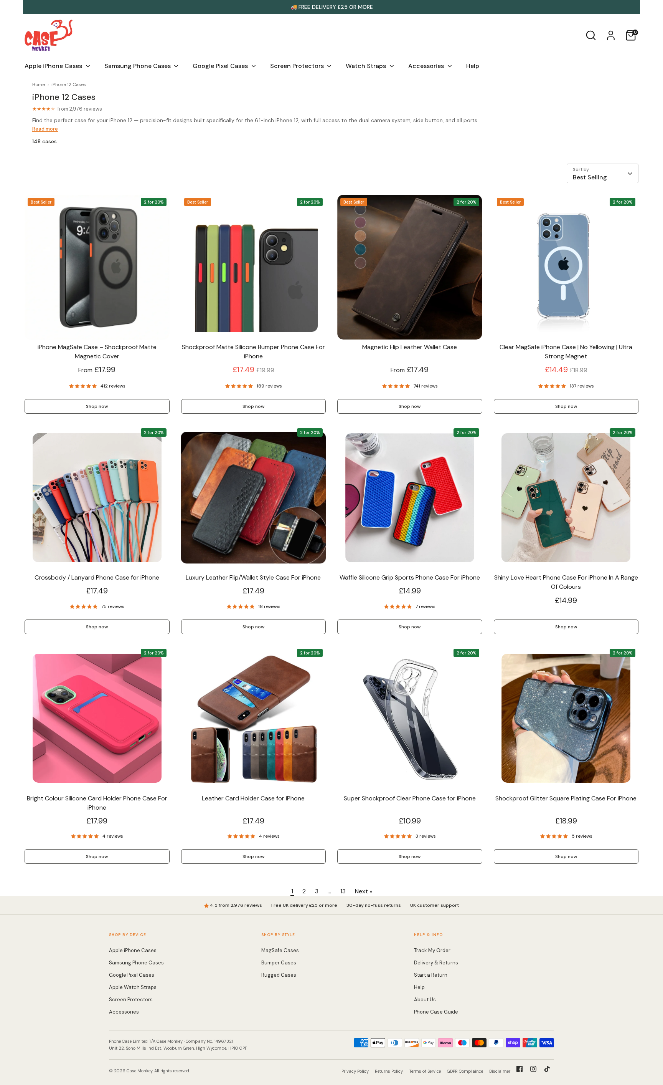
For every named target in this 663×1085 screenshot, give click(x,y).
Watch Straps (367, 66)
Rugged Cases (278, 975)
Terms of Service (425, 1071)
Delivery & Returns (436, 962)
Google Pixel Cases (221, 66)
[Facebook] (519, 1069)
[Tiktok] (547, 1069)
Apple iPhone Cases (54, 66)
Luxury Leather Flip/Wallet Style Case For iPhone (253, 577)
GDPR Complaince (465, 1071)
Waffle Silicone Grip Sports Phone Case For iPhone (410, 577)
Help (472, 66)
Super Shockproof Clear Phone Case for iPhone (410, 798)
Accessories (426, 66)
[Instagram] (533, 1069)
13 (343, 891)
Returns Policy (389, 1071)
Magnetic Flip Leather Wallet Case (409, 347)
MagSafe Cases (280, 950)
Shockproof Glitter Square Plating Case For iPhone (566, 798)
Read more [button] (45, 129)
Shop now (97, 406)
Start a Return (430, 975)
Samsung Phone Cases (138, 66)
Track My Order (432, 950)
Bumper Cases (278, 962)
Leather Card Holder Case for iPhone (253, 798)
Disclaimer (499, 1071)
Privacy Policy (355, 1071)
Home (38, 84)
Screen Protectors (297, 66)
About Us (425, 999)
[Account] (610, 35)
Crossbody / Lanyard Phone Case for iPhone (97, 577)
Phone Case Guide (436, 1012)
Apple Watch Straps (133, 987)
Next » (363, 891)
